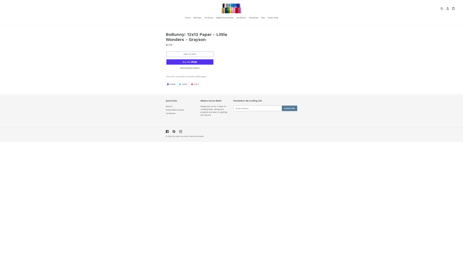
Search (169, 106)
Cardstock (170, 113)
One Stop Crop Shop (180, 136)
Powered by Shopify (196, 136)
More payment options (189, 68)
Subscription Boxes (175, 110)
